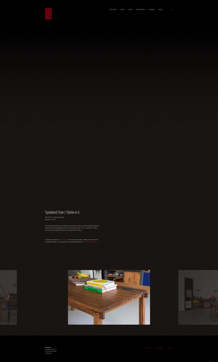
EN (172, 10)
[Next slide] (209, 297)
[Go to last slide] (8, 297)
